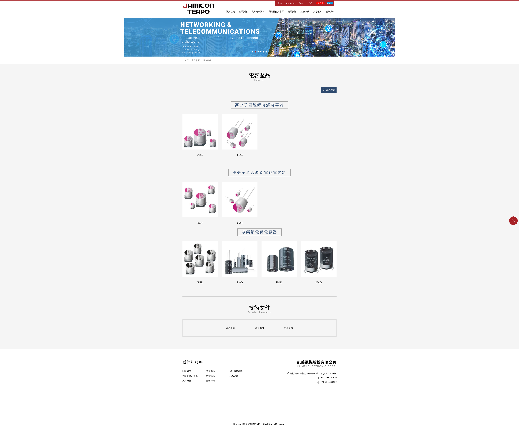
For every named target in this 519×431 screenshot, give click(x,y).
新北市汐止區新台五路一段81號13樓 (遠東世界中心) (313, 373)
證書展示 (288, 328)
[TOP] (513, 222)
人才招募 (186, 380)
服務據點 (233, 376)
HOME (198, 8)
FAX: (323, 382)
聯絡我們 (330, 11)
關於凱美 (186, 371)
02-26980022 (329, 382)
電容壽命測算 (258, 11)
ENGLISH (290, 3)
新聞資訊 (292, 11)
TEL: (323, 377)
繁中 (280, 3)
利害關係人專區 (276, 11)
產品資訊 (243, 11)
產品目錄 (230, 328)
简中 (301, 3)
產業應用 (259, 328)
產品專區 (196, 60)
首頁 (186, 60)
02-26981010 (329, 377)
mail (310, 3)
